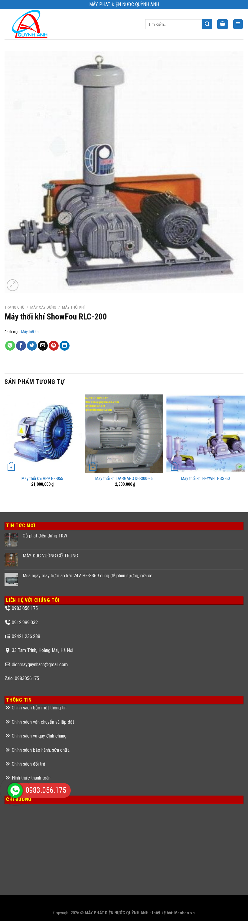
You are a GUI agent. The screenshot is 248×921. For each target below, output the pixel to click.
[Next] (243, 447)
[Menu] (238, 24)
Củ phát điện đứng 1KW (45, 536)
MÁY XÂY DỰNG (43, 307)
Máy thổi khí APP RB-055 (42, 478)
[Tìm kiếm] (207, 24)
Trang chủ (14, 307)
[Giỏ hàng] (222, 24)
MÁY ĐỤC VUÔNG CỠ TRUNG (50, 556)
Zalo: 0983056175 (22, 678)
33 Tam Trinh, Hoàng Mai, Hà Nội (42, 650)
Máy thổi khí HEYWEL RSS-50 (205, 478)
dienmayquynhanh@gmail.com (40, 664)
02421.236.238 (26, 636)
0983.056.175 (25, 608)
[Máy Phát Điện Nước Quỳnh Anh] (31, 24)
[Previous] (4, 447)
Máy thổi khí (73, 307)
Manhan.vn (184, 913)
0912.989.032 (25, 622)
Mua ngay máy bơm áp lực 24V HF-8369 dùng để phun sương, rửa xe (87, 576)
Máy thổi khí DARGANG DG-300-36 (124, 478)
